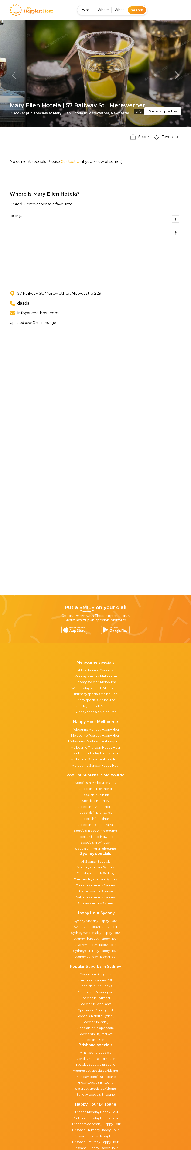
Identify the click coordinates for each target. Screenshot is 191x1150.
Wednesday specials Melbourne (95, 688)
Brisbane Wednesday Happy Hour (95, 1124)
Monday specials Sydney (95, 867)
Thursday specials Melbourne (95, 694)
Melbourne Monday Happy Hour (95, 729)
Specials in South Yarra (95, 825)
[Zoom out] (175, 225)
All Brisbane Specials (95, 1052)
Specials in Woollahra (96, 1004)
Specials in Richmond (95, 789)
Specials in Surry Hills (95, 974)
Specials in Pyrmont (95, 998)
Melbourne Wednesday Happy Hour (95, 741)
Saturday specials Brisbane (95, 1088)
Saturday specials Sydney (95, 897)
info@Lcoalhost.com (38, 313)
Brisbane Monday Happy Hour (95, 1112)
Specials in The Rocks (95, 986)
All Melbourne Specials (95, 670)
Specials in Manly (95, 1022)
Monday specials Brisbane (95, 1058)
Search (137, 10)
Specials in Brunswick (95, 812)
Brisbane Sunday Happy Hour (95, 1148)
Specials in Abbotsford (95, 807)
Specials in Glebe (95, 1040)
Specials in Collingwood (96, 836)
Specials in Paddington (95, 992)
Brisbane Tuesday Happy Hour (95, 1118)
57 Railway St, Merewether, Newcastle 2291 (60, 293)
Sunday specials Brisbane (95, 1094)
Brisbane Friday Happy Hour (95, 1136)
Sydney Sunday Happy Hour (95, 956)
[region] (95, 248)
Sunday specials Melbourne (95, 712)
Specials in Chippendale (95, 1028)
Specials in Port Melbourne (95, 848)
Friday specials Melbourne (95, 700)
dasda (23, 303)
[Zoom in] (175, 219)
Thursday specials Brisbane (95, 1076)
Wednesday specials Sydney (95, 879)
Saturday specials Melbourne (96, 706)
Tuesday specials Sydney (95, 873)
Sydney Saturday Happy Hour (95, 951)
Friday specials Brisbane (95, 1082)
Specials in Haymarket (96, 1034)
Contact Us (71, 161)
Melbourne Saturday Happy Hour (96, 759)
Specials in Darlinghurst (95, 1010)
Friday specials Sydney (95, 891)
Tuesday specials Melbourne (95, 682)
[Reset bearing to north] (175, 232)
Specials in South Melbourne (95, 830)
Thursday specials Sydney (95, 885)
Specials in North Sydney (95, 1016)
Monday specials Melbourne (95, 676)
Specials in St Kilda (96, 795)
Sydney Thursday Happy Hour (95, 938)
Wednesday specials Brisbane (95, 1070)
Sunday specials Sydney (95, 903)
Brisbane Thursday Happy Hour (95, 1130)
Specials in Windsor (95, 842)
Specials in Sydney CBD (96, 980)
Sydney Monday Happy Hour (95, 921)
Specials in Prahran (96, 818)
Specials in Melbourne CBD (95, 783)
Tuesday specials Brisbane (95, 1064)
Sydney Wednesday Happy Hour (95, 933)
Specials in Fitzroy (95, 800)
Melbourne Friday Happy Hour (95, 753)
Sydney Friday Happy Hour (95, 944)
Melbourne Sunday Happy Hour (95, 765)
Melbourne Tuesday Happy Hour (95, 735)
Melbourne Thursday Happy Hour (95, 747)
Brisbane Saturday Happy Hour (95, 1142)
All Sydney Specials (95, 861)
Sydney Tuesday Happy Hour (95, 926)
